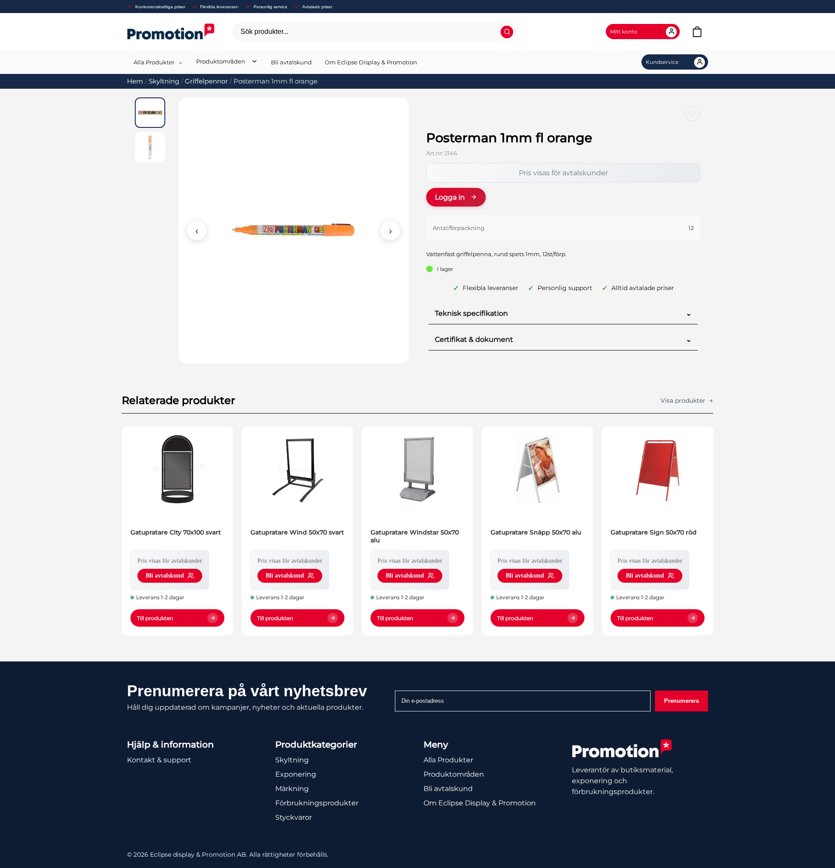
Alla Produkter (154, 62)
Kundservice (662, 62)
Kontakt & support (159, 760)
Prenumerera (681, 701)
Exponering (295, 774)
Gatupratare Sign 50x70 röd (654, 532)
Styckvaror (293, 817)
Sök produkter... (264, 31)
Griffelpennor (206, 81)
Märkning (292, 789)
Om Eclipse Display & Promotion (371, 62)
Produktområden (220, 61)
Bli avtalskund (291, 62)
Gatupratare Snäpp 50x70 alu (536, 532)
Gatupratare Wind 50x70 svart (297, 532)
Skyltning (164, 81)
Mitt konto (624, 31)
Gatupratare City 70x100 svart (175, 532)
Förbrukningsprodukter (316, 803)
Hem (135, 81)
